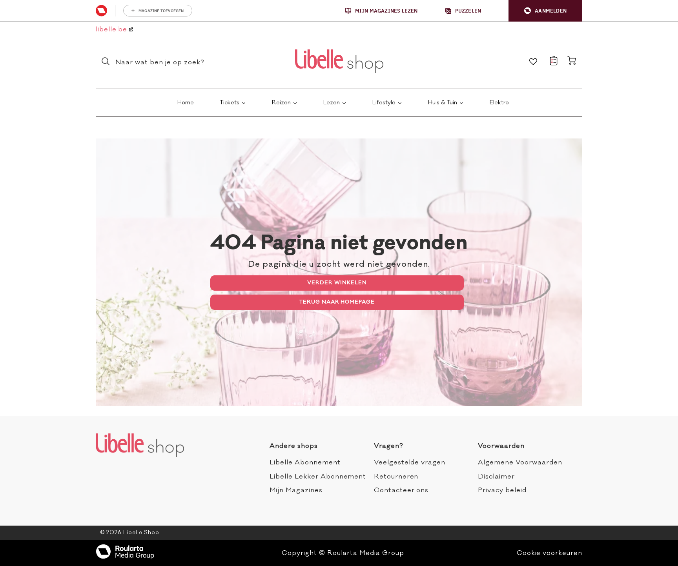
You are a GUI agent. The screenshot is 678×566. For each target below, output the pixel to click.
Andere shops (294, 446)
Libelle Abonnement (305, 462)
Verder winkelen (336, 282)
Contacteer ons (401, 490)
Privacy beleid (502, 490)
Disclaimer (496, 476)
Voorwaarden (501, 446)
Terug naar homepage (337, 301)
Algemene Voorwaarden (520, 462)
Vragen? (388, 446)
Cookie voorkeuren (549, 553)
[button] (545, 11)
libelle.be (112, 29)
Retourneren (396, 476)
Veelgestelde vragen (409, 462)
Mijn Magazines (296, 490)
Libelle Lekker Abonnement (318, 476)
